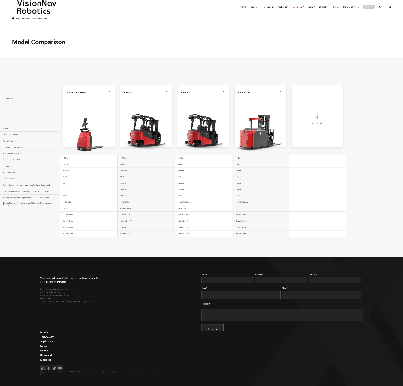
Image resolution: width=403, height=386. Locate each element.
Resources (297, 7)
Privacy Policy (44, 375)
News (310, 7)
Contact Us (369, 7)
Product (253, 7)
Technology (268, 7)
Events (336, 7)
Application (283, 7)
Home (243, 7)
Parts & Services (351, 7)
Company (323, 7)
